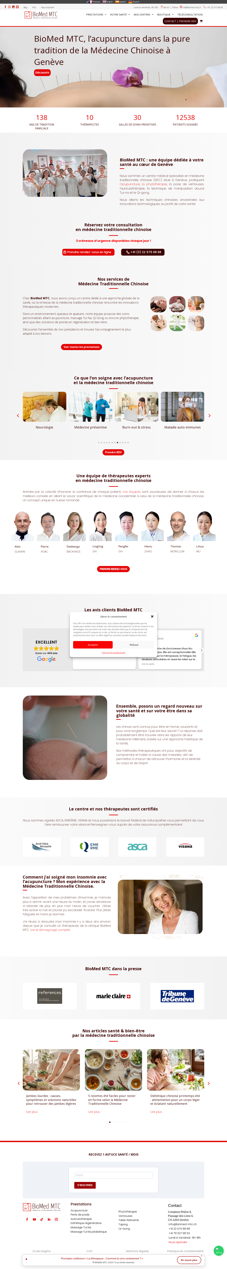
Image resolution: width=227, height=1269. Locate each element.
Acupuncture (79, 1210)
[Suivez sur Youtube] (34, 1219)
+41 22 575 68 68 (215, 7)
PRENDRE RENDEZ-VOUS (113, 569)
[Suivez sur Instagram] (56, 1219)
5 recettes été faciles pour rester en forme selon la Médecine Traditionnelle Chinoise (49, 1100)
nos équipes (131, 492)
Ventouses (125, 1216)
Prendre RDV (113, 452)
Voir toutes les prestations (81, 347)
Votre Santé (118, 14)
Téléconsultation (190, 14)
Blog (26, 7)
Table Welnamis (128, 1220)
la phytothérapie (154, 184)
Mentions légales (137, 1251)
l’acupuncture (130, 184)
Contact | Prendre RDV (180, 21)
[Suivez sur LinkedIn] (49, 1219)
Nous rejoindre (47, 7)
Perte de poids (80, 1215)
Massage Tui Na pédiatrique (89, 1232)
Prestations (94, 14)
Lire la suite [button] (82, 664)
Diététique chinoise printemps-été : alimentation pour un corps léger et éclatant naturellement (113, 1100)
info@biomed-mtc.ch (192, 7)
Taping (123, 1224)
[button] (152, 616)
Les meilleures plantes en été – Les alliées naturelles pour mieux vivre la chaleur (175, 1100)
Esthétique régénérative (86, 1223)
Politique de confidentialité (113, 652)
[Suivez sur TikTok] (42, 1219)
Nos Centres (142, 14)
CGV (89, 1251)
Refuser (134, 644)
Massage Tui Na (81, 1227)
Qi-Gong (124, 1229)
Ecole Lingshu (42, 1251)
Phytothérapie (127, 1212)
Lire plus (32, 1112)
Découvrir (42, 72)
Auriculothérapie (81, 1219)
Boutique (163, 14)
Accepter (93, 644)
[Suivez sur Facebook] (27, 1219)
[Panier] (201, 21)
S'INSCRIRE (85, 1185)
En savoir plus (189, 1260)
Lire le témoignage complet (50, 930)
